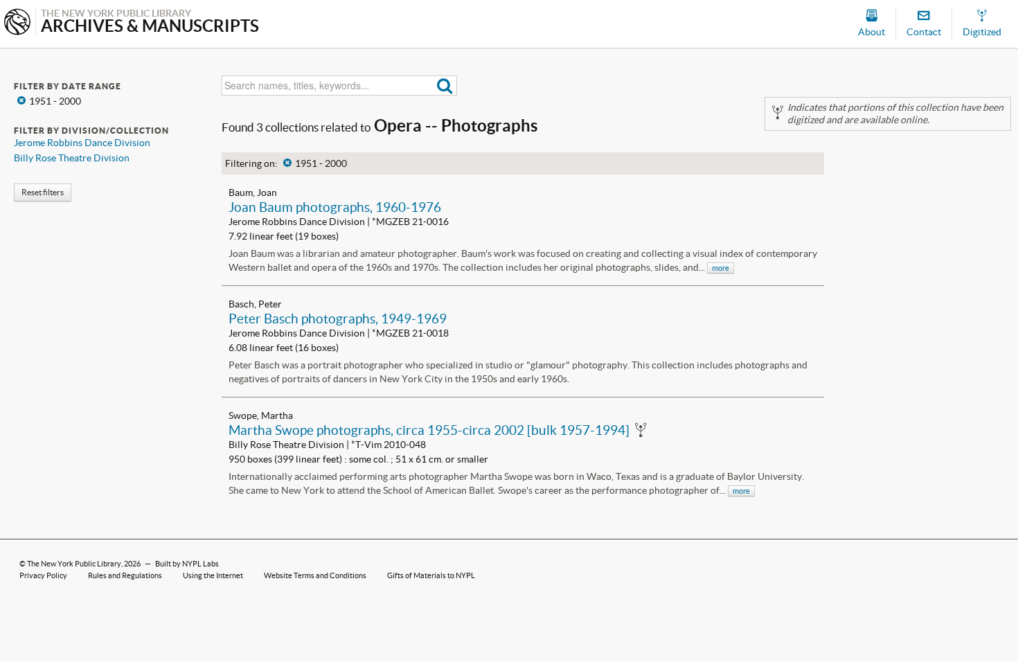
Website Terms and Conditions (315, 575)
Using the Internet (213, 575)
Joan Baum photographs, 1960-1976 (335, 207)
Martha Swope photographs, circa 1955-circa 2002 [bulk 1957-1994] (429, 430)
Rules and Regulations (125, 575)
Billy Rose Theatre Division (72, 157)
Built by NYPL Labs (187, 564)
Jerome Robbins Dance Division (82, 142)
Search (445, 85)
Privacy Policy (43, 575)
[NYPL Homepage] (17, 23)
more (720, 268)
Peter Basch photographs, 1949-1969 (338, 318)
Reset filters (42, 192)
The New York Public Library (74, 564)
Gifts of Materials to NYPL (431, 575)
